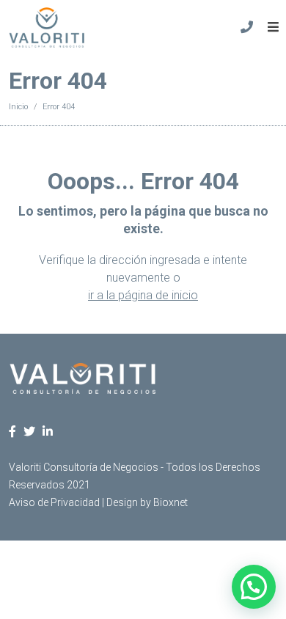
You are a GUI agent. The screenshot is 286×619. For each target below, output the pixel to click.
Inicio (18, 106)
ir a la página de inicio (143, 295)
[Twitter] (29, 432)
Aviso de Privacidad (54, 502)
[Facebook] (12, 432)
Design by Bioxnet (147, 502)
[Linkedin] (48, 432)
